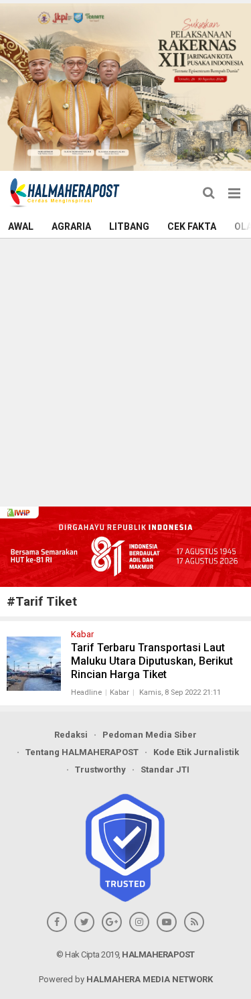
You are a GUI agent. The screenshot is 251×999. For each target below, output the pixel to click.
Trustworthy (100, 769)
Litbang (129, 226)
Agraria (71, 226)
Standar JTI (165, 769)
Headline (86, 692)
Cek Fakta (191, 226)
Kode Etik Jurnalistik (196, 752)
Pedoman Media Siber (149, 734)
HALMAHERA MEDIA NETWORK (149, 979)
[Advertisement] (125, 370)
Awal (20, 226)
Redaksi (71, 734)
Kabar (119, 692)
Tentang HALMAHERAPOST (82, 752)
